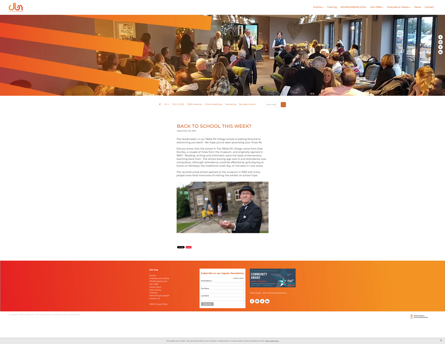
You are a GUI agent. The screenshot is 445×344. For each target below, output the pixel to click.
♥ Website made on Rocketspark (67, 314)
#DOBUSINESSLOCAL (354, 7)
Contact (429, 7)
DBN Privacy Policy (158, 304)
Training (332, 7)
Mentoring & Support (159, 295)
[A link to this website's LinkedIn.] (440, 52)
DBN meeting (194, 104)
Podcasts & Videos (398, 7)
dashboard (29, 314)
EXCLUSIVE (178, 104)
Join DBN (376, 7)
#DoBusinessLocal (158, 281)
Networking (155, 290)
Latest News (155, 287)
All (166, 104)
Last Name (205, 296)
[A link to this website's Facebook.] (440, 37)
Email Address (207, 281)
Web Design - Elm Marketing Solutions (268, 293)
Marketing (230, 104)
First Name (205, 288)
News (417, 7)
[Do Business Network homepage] (51, 7)
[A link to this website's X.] (440, 47)
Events (317, 7)
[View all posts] (160, 104)
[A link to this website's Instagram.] (440, 42)
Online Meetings (213, 104)
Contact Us (154, 298)
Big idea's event (247, 104)
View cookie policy (272, 341)
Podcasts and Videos (159, 278)
